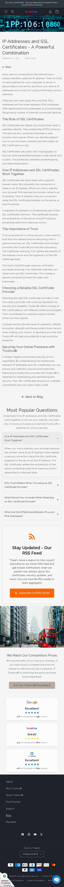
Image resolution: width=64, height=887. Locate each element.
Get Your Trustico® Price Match (32, 685)
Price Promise (13, 802)
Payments (11, 822)
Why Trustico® (14, 788)
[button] (6, 11)
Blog (8, 815)
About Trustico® (14, 795)
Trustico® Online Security (27, 876)
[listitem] (32, 454)
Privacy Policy (48, 876)
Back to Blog (34, 396)
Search (9, 782)
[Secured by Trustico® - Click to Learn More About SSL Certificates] (7, 879)
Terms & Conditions (15, 881)
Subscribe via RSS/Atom (34, 593)
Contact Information (36, 881)
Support (10, 808)
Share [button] (8, 67)
